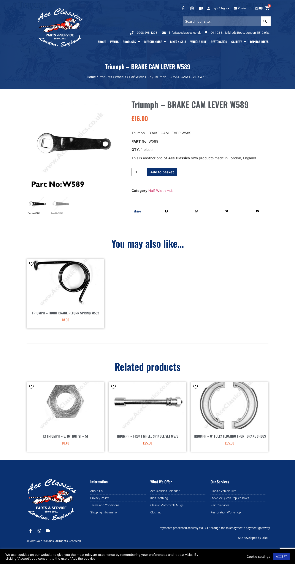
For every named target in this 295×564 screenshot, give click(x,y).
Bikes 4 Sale (178, 41)
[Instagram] (192, 8)
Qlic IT (266, 538)
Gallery (236, 41)
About (102, 41)
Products (129, 41)
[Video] (201, 8)
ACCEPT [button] (281, 556)
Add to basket (162, 172)
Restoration (219, 41)
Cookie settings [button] (258, 557)
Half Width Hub (140, 77)
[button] (166, 211)
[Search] (266, 21)
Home (91, 77)
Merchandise (153, 41)
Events (114, 41)
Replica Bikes (259, 41)
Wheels (120, 77)
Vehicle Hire (198, 41)
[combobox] (222, 21)
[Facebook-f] (183, 8)
